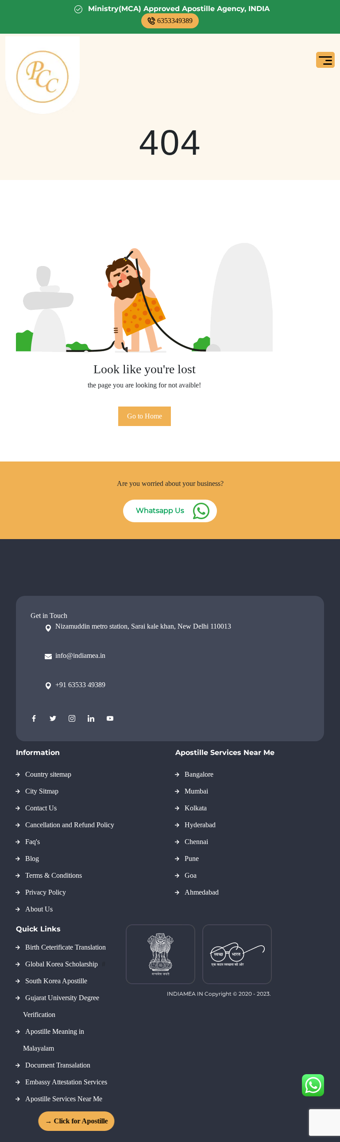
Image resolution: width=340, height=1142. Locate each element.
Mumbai (196, 791)
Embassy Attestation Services (66, 1082)
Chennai (196, 841)
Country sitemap (48, 774)
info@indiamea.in (80, 655)
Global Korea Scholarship (62, 964)
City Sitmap (41, 791)
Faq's (32, 841)
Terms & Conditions (53, 875)
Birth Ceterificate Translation (65, 947)
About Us (39, 909)
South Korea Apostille (56, 981)
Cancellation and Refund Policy (69, 825)
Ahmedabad (202, 892)
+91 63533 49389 (80, 684)
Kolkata (196, 808)
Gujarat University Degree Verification (61, 1006)
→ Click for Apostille (72, 1121)
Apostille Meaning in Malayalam (53, 1040)
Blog (32, 858)
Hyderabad (200, 825)
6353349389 (175, 20)
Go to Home (144, 416)
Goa (191, 875)
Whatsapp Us (160, 510)
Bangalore (199, 774)
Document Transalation (57, 1065)
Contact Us (41, 808)
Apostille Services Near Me (63, 1099)
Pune (192, 858)
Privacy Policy (45, 892)
